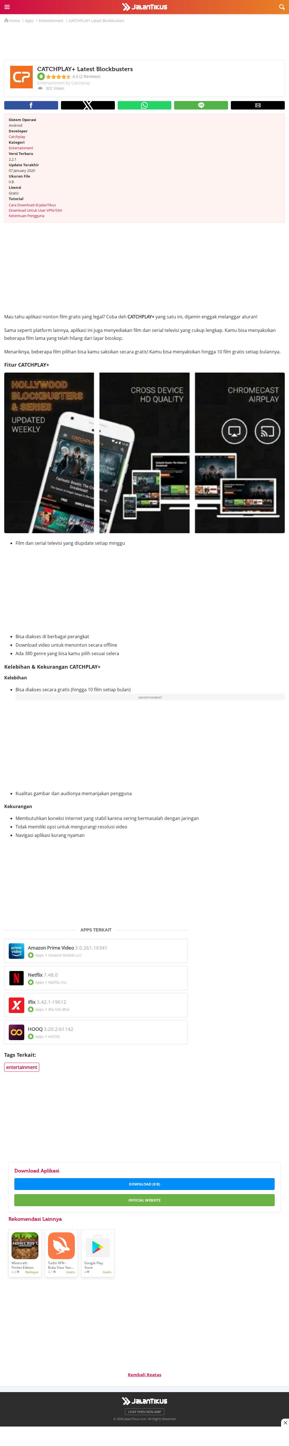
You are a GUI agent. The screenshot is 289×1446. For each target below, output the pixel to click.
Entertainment (21, 147)
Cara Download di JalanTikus (32, 204)
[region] (144, 1435)
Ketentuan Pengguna (26, 215)
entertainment (21, 1067)
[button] (7, 7)
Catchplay (17, 136)
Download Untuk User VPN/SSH (35, 210)
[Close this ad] (285, 1423)
